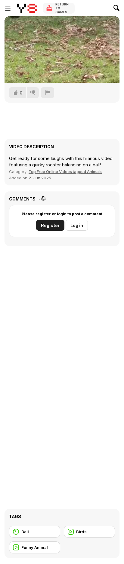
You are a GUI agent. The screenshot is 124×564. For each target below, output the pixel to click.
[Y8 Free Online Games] (27, 8)
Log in (76, 225)
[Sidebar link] (8, 8)
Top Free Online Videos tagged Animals (65, 171)
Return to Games (62, 8)
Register (50, 225)
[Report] (47, 92)
